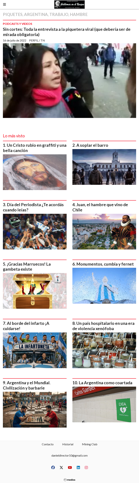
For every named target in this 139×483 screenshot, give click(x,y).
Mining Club (89, 444)
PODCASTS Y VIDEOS (17, 23)
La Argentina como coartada (105, 382)
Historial (67, 444)
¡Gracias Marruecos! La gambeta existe (27, 266)
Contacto (48, 444)
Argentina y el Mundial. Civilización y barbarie (26, 385)
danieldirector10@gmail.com (69, 455)
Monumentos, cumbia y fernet (105, 264)
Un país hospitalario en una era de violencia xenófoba (103, 326)
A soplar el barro (92, 145)
